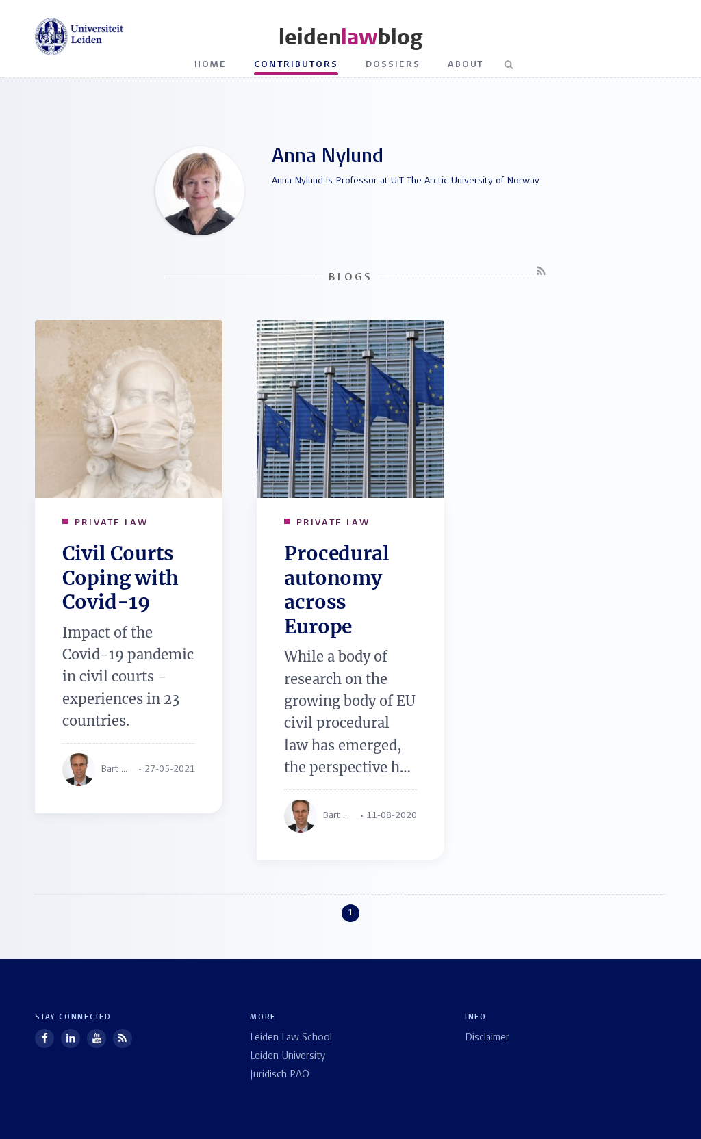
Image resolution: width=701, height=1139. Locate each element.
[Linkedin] (70, 1038)
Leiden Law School (291, 1038)
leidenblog (350, 37)
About (466, 65)
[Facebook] (44, 1038)
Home (210, 65)
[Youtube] (96, 1038)
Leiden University (287, 1056)
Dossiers (393, 65)
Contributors (296, 65)
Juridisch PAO (279, 1075)
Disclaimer (487, 1038)
